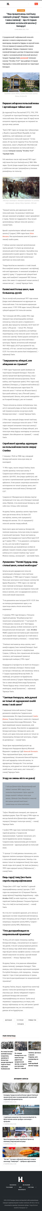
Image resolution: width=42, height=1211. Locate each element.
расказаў (24, 58)
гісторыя (20, 1020)
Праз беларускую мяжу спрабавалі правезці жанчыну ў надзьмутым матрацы (19, 1140)
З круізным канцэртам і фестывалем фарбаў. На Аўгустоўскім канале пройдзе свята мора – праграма (20, 1119)
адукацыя (8, 1020)
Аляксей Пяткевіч (31, 751)
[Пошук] (30, 4)
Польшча (20, 1024)
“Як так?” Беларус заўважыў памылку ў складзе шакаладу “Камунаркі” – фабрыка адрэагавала (20, 1160)
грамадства (32, 1020)
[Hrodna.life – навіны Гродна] (8, 4)
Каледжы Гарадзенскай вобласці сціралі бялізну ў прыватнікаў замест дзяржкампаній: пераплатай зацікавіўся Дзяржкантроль (21, 1097)
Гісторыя (21, 10)
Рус (36, 4)
